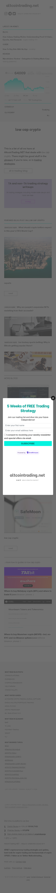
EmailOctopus (33, 452)
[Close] (53, 398)
